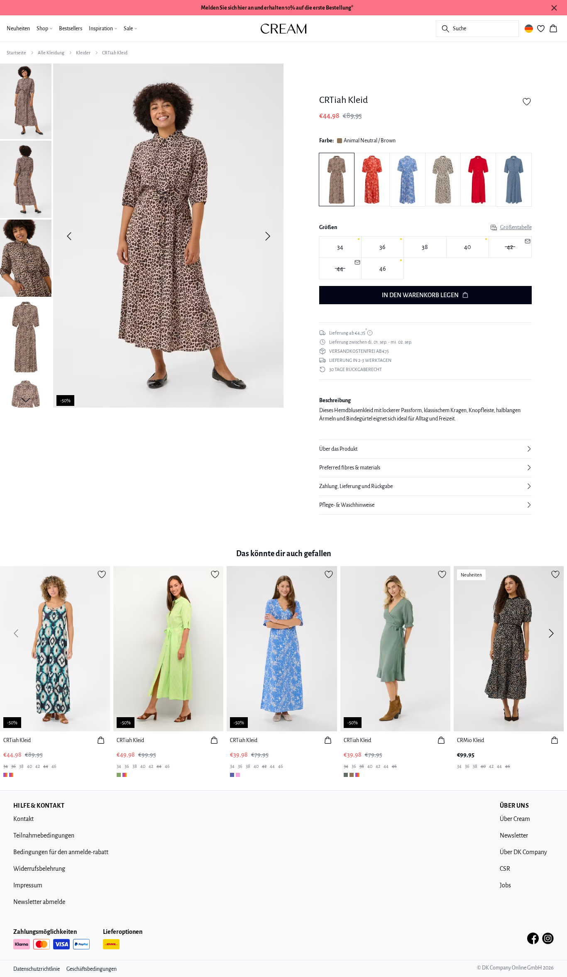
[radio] (340, 247)
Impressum (27, 885)
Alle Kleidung (51, 52)
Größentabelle (516, 227)
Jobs (505, 885)
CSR (505, 868)
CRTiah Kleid (114, 52)
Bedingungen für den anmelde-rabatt (60, 852)
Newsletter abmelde (39, 902)
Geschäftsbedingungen (91, 969)
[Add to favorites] (526, 101)
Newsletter (514, 835)
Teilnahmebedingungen (43, 835)
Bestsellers (70, 29)
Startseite (16, 52)
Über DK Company (523, 852)
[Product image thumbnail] (25, 100)
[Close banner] (554, 8)
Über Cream (515, 819)
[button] (425, 449)
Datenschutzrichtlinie (36, 969)
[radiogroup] (425, 258)
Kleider (83, 52)
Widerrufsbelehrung (39, 868)
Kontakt (23, 819)
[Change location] (528, 28)
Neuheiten (18, 29)
